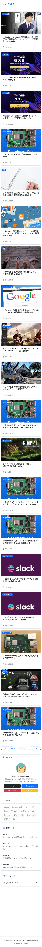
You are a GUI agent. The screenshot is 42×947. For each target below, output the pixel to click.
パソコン (31, 811)
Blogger (7, 807)
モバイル (7, 815)
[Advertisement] (21, 911)
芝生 (28, 815)
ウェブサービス (29, 807)
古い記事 (34, 748)
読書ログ (7, 819)
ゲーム (13, 811)
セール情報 (22, 811)
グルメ (6, 811)
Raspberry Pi (17, 807)
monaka (26, 943)
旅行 (14, 819)
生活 (34, 815)
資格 (22, 815)
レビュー (16, 815)
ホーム (21, 748)
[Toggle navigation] (37, 4)
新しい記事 (9, 748)
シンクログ (20, 940)
